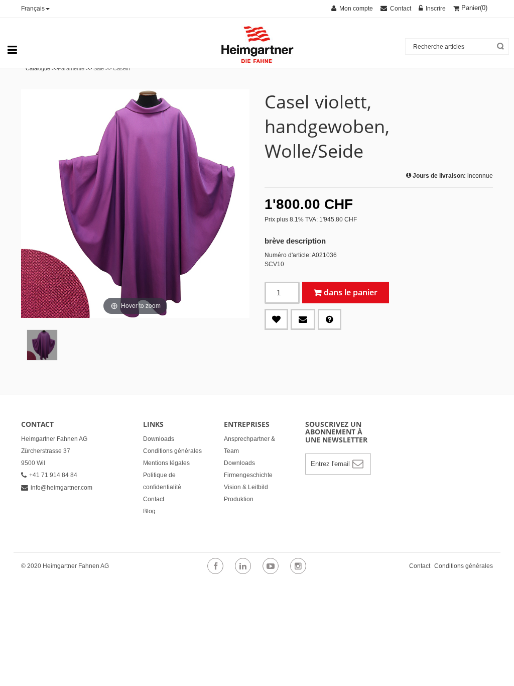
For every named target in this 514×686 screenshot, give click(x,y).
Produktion (238, 499)
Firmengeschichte (248, 475)
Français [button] (33, 8)
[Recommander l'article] (303, 319)
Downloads (158, 438)
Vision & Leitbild (246, 487)
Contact (153, 499)
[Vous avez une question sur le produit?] (329, 319)
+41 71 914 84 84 (53, 475)
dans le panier (350, 292)
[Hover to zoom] (135, 203)
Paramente (71, 68)
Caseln (121, 68)
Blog (149, 511)
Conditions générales (172, 450)
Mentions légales (166, 463)
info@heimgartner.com (61, 487)
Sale (98, 68)
